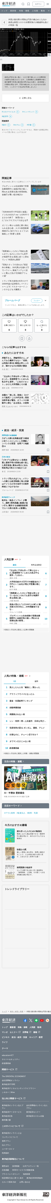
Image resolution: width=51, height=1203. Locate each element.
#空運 (29, 125)
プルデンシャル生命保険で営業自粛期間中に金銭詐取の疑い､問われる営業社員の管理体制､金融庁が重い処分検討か (15, 190)
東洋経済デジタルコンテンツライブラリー (19, 1088)
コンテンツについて (10, 1137)
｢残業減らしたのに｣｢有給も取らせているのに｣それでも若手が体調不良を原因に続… (24, 595)
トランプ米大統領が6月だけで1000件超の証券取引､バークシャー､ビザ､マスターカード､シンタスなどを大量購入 (15, 285)
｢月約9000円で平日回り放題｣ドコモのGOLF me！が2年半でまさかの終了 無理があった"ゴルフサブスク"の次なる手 (15, 216)
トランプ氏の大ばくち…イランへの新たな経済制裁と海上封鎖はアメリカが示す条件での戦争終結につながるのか (15, 483)
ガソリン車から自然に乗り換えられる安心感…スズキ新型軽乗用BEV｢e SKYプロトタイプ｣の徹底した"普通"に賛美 (15, 229)
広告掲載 (5, 1170)
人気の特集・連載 (14, 675)
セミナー (13, 1032)
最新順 (13, 11)
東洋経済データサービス (11, 1112)
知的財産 (26, 1174)
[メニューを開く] (47, 4)
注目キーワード (12, 806)
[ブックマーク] (22, 338)
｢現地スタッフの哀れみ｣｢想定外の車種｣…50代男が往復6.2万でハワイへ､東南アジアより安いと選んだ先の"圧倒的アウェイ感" (15, 270)
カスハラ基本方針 (9, 1182)
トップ (4, 11)
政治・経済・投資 (16, 1011)
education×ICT (8, 1055)
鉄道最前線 (14, 748)
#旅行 (4, 125)
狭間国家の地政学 (24, 867)
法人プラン (6, 1145)
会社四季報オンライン (11, 1080)
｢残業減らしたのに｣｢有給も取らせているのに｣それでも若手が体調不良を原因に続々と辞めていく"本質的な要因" (15, 255)
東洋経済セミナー (33, 1112)
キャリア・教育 (36, 1037)
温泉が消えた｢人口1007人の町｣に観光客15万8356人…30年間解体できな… (25, 606)
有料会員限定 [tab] (36, 565)
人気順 (35, 11)
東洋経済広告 (7, 1116)
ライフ (5, 1042)
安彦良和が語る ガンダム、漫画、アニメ (27, 728)
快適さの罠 (22, 849)
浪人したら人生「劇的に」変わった (25, 687)
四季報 (25, 1032)
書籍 (35, 1032)
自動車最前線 (15, 707)
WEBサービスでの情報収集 (23, 1170)
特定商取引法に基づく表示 (12, 1178)
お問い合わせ (24, 1182)
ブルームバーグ (12, 300)
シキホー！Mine (8, 1092)
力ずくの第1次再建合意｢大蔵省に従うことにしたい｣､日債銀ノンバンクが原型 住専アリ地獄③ (15, 442)
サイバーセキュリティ (11, 1059)
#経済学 (5, 116)
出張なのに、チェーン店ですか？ (24, 734)
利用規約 (5, 1153)
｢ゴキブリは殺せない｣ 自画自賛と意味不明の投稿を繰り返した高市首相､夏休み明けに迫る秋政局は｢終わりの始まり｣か (15, 464)
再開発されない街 (17, 714)
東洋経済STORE (8, 1084)
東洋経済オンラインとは (11, 1133)
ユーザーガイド (8, 1149)
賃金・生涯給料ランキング (21, 701)
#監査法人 (21, 813)
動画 (43, 11)
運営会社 (5, 1166)
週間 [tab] (36, 681)
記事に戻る (4, 22)
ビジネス (6, 1037)
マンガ (5, 1032)
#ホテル (16, 125)
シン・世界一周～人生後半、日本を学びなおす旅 (28, 721)
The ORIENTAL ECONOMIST (14, 1076)
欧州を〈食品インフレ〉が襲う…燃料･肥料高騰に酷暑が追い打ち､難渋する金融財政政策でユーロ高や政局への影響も (15, 504)
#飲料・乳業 (32, 813)
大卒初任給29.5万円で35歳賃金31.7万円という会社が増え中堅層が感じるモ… (25, 584)
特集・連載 (24, 11)
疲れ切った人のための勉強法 (29, 831)
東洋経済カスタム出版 (35, 1116)
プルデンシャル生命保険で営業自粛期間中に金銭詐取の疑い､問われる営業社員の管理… (25, 618)
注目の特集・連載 (13, 761)
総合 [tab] (14, 565)
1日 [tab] (14, 681)
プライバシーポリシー (11, 1174)
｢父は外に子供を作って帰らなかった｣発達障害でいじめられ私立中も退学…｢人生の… (24, 572)
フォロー (36, 301)
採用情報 (15, 1166)
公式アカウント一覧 (31, 1166)
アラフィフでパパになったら (22, 694)
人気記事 (9, 559)
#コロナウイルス (8, 112)
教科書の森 (6, 1120)
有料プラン (6, 1141)
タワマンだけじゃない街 (20, 741)
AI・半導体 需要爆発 (14, 793)
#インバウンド (28, 112)
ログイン (38, 4)
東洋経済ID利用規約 (35, 1178)
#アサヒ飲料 (9, 813)
